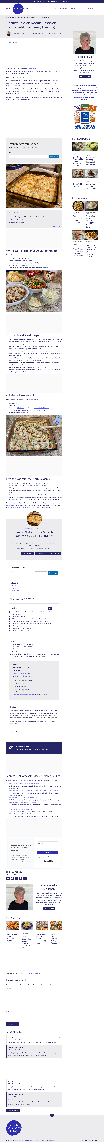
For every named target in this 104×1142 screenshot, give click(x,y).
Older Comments (13, 1110)
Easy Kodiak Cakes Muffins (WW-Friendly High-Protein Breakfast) (78, 161)
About (46, 1127)
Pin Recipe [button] (27, 553)
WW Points (20, 408)
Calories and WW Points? (16, 222)
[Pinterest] (96, 1140)
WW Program (89, 8)
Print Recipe (55, 553)
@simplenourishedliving (28, 749)
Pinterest (11, 507)
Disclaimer (38, 1140)
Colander (15, 588)
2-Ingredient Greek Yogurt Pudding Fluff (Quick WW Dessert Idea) (78, 251)
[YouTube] (86, 1140)
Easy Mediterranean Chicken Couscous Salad (78, 220)
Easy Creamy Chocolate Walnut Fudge (91, 186)
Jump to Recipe (13, 42)
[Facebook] (89, 1140)
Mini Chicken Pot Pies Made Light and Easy (23, 797)
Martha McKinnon (18, 33)
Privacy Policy (31, 1140)
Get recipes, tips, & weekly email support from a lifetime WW (52, 1)
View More (56, 226)
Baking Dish (15, 590)
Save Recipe (54, 156)
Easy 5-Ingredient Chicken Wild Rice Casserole (24, 784)
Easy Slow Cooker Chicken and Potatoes (22, 802)
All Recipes (67, 1127)
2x (54, 608)
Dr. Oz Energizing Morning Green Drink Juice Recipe (90, 160)
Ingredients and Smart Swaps (17, 220)
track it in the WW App (41, 408)
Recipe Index (63, 8)
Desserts (95, 1127)
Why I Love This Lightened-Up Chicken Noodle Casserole (26, 217)
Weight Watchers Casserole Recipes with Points (36, 17)
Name (8, 1011)
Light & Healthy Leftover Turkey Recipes (54, 939)
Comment (41, 553)
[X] (92, 1140)
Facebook (18, 507)
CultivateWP (52, 1140)
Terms (42, 1140)
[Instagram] (82, 1140)
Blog (56, 8)
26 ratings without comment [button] (37, 973)
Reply (59, 1037)
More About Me (49, 908)
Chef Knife (15, 586)
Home (7, 17)
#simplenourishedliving (45, 749)
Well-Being (73, 8)
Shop (80, 8)
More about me (85, 76)
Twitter (34, 507)
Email (12, 152)
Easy (19, 17)
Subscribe (59, 1127)
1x (50, 608)
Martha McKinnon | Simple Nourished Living (35, 539)
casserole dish (33, 485)
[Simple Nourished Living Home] (17, 8)
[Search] (96, 8)
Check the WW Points (19, 673)
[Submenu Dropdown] (57, 8)
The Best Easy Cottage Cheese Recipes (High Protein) (41, 939)
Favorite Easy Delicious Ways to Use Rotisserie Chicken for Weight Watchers (34, 790)
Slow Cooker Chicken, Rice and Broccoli (22, 809)
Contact (51, 1127)
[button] (24, 33)
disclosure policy (32, 68)
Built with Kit (48, 861)
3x (57, 608)
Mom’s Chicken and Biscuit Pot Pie (20, 814)
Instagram (25, 507)
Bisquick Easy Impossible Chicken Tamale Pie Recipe (27, 943)
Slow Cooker (76, 1127)
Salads (84, 1127)
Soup (89, 1127)
